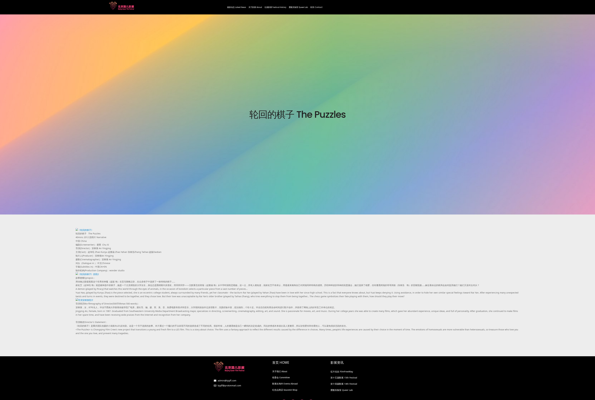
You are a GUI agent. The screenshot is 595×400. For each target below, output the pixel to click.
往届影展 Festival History (275, 7)
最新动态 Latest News (236, 7)
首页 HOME (280, 362)
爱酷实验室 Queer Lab (298, 7)
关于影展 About (255, 7)
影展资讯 (337, 362)
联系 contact (316, 7)
